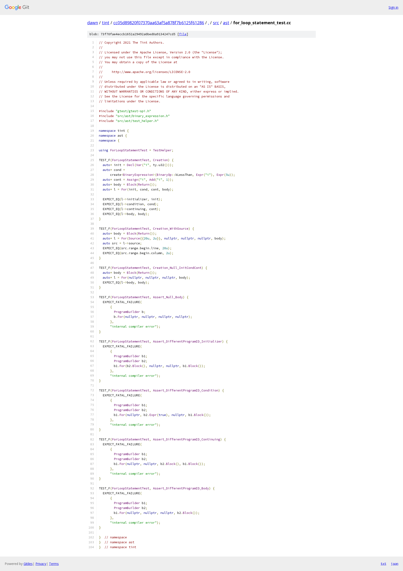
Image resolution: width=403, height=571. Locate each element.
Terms (54, 563)
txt (383, 563)
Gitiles (28, 563)
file (183, 34)
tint (105, 22)
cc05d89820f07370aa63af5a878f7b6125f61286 (158, 22)
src (216, 22)
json (394, 563)
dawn (92, 22)
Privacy (40, 563)
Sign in (393, 7)
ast (226, 22)
